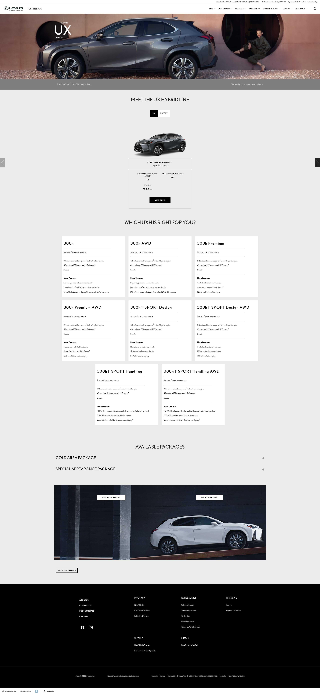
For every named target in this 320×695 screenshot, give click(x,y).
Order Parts (185, 616)
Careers (83, 616)
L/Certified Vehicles (141, 616)
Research (300, 9)
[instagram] (91, 627)
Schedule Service (187, 605)
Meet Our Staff (86, 611)
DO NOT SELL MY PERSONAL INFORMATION (203, 676)
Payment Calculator (233, 610)
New (211, 9)
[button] (315, 9)
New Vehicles (139, 605)
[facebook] (82, 627)
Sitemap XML (172, 676)
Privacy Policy (182, 676)
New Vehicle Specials (142, 645)
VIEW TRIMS (160, 200)
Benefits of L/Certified (189, 645)
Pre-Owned (224, 9)
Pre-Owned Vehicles (142, 610)
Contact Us (85, 605)
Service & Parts (270, 9)
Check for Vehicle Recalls (190, 627)
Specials (239, 9)
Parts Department (187, 621)
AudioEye (223, 676)
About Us (83, 600)
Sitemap (162, 676)
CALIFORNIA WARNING (237, 676)
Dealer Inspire (135, 676)
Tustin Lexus (91, 676)
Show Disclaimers (67, 570)
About (287, 9)
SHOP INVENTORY (209, 498)
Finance (253, 9)
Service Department (188, 610)
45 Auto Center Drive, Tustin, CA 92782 (274, 2)
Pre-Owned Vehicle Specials (144, 651)
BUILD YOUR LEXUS (111, 498)
